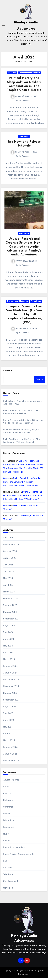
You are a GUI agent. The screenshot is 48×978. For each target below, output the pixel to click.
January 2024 (10, 673)
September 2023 (11, 700)
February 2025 (10, 598)
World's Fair (8, 888)
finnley (18, 96)
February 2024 (10, 666)
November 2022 (11, 760)
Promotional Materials (29, 73)
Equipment (24, 234)
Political (12, 73)
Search (7, 370)
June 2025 (8, 571)
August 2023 (9, 706)
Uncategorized (10, 881)
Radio (6, 861)
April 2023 (8, 733)
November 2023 (11, 686)
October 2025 (10, 551)
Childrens (8, 800)
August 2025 (9, 558)
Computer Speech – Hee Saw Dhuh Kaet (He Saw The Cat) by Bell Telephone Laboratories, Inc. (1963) (24, 314)
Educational (9, 820)
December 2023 (11, 679)
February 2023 (10, 747)
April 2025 (8, 585)
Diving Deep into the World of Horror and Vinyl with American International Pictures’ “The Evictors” (22, 482)
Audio (6, 786)
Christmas (8, 807)
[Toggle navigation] (3, 24)
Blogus (38, 970)
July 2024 (8, 632)
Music (6, 834)
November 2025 (11, 544)
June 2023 (8, 720)
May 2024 (8, 646)
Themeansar (24, 974)
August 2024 (9, 625)
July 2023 (8, 713)
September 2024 (11, 619)
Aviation (7, 793)
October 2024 (10, 612)
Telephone (36, 301)
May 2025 (8, 578)
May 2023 (8, 727)
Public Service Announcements (18, 854)
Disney (6, 813)
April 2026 (8, 538)
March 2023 (9, 740)
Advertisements (11, 780)
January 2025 (10, 605)
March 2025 (9, 592)
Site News (24, 136)
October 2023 (10, 693)
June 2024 (8, 639)
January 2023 (10, 754)
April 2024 (8, 652)
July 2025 (8, 565)
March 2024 (9, 659)
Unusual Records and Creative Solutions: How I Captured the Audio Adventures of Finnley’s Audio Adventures (24, 246)
